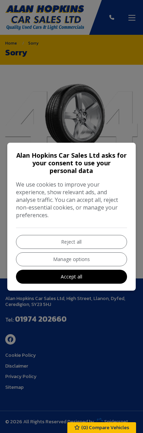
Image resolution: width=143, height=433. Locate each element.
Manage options (71, 259)
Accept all (71, 276)
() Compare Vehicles (104, 427)
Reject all (71, 241)
